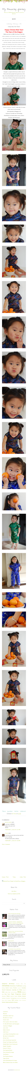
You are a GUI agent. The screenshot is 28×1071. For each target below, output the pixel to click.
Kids (3, 992)
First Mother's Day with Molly (14, 949)
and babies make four (8, 1015)
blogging (9, 1000)
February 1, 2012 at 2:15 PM (12, 829)
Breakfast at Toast (7, 1017)
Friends (15, 988)
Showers (4, 996)
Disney (3, 988)
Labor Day (7, 992)
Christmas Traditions (16, 986)
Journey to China (17, 990)
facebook (9, 811)
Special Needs (13, 996)
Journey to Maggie (7, 1026)
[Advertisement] (14, 860)
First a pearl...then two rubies (10, 1021)
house (16, 1002)
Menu (14, 19)
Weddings (24, 998)
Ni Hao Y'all (5, 1038)
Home (14, 877)
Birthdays (11, 983)
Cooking (24, 985)
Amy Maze (14, 891)
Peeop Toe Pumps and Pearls (10, 1042)
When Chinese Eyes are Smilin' (10, 1062)
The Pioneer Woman (8, 1056)
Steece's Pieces (7, 1048)
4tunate (5, 1013)
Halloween (8, 990)
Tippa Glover (6, 1058)
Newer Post (5, 877)
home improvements (8, 1002)
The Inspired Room (7, 1050)
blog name (4, 1000)
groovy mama (8, 822)
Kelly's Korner (6, 1030)
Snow (8, 996)
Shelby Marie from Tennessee (10, 1044)
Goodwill (19, 987)
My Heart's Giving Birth (8, 1036)
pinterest (23, 811)
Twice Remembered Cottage (10, 1060)
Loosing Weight (14, 992)
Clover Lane (6, 1019)
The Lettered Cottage (8, 1052)
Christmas (6, 986)
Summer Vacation (6, 998)
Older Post (23, 877)
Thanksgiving (13, 998)
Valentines (19, 998)
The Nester (6, 1054)
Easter (7, 988)
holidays (16, 1000)
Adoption (4, 983)
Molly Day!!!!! (11, 940)
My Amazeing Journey (14, 9)
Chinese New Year (21, 983)
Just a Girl (5, 1028)
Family (11, 988)
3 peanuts (5, 1011)
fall (13, 1000)
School (24, 994)
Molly (19, 992)
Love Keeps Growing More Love (10, 1034)
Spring (19, 996)
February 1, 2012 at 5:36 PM (12, 840)
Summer (24, 996)
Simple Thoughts (7, 1046)
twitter (16, 811)
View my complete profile (14, 893)
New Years (7, 994)
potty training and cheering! (14, 913)
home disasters (22, 1000)
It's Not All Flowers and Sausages (11, 1023)
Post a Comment (6, 844)
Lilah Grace (5, 1032)
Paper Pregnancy (16, 994)
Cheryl (6, 833)
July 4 (24, 990)
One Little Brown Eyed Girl (9, 1040)
